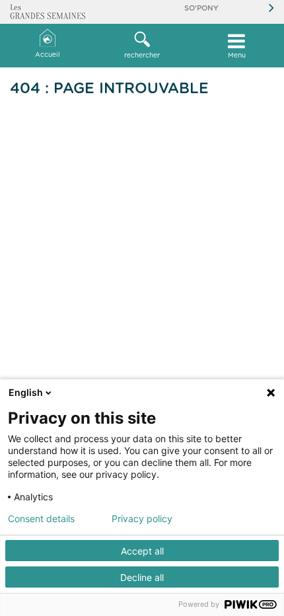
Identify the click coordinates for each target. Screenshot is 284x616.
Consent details (41, 519)
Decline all (142, 577)
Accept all (142, 551)
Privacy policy (142, 519)
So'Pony (201, 8)
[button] (141, 45)
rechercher (142, 55)
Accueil (47, 55)
